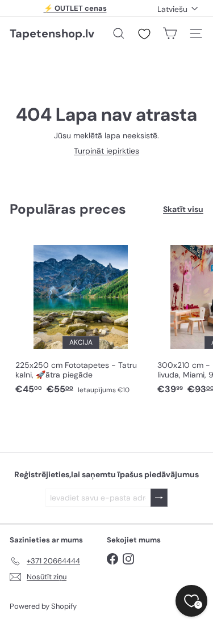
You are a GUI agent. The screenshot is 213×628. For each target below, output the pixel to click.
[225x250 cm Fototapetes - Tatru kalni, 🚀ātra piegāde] (80, 317)
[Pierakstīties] (159, 498)
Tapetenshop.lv (52, 33)
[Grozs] (170, 33)
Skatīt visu (183, 209)
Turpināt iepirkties (106, 151)
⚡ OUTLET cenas (75, 8)
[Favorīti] (144, 34)
